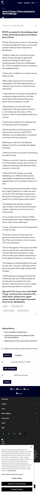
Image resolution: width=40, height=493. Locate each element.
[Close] (31, 447)
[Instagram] (14, 434)
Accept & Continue (17, 489)
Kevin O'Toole (8, 310)
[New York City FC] (3, 3)
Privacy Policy (12, 470)
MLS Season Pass (19, 291)
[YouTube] (20, 434)
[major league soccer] (3, 442)
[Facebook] (9, 434)
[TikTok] (25, 434)
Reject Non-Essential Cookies (17, 484)
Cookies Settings (17, 478)
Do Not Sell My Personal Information (12, 474)
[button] (37, 3)
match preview (17, 306)
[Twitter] (3, 434)
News (5, 306)
